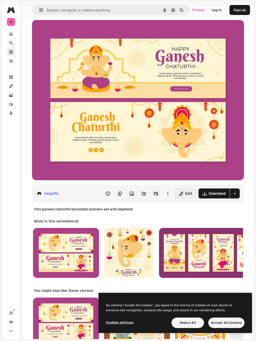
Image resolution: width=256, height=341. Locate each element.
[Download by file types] (235, 193)
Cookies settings (120, 322)
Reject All (188, 323)
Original (64, 29)
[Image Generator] (11, 95)
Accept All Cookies (226, 323)
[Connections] (11, 313)
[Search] (11, 43)
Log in (217, 10)
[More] (11, 331)
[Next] (242, 253)
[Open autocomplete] (39, 10)
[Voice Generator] (11, 113)
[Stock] (11, 52)
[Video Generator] (11, 104)
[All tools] (11, 77)
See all (72, 221)
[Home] (11, 34)
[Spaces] (11, 86)
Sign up (240, 10)
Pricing (198, 10)
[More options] (168, 193)
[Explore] (11, 61)
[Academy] (11, 322)
